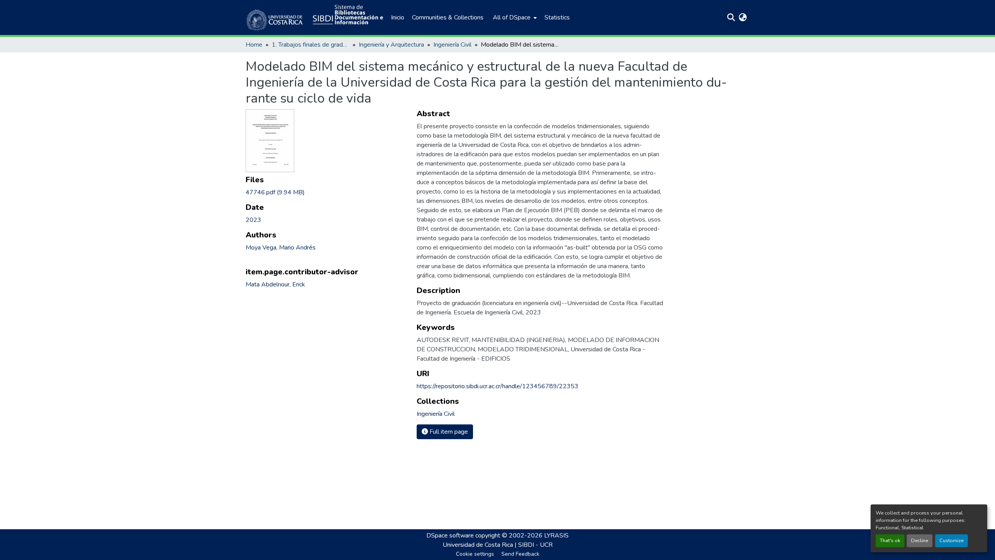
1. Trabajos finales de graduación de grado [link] (310, 44)
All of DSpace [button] (512, 17)
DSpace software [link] (450, 535)
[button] (275, 17)
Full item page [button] (448, 431)
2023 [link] (253, 220)
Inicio (397, 17)
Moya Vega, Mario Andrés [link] (281, 247)
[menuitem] (514, 17)
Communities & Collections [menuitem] (448, 17)
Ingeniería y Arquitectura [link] (391, 44)
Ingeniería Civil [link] (452, 44)
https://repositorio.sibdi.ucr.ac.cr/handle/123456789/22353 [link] (497, 386)
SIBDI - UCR (535, 545)
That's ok (890, 540)
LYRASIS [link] (556, 535)
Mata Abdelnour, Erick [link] (275, 284)
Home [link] (254, 44)
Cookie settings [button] (475, 554)
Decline (919, 540)
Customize (951, 540)
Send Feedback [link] (520, 554)
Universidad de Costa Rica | (480, 545)
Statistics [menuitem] (557, 17)
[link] (326, 192)
